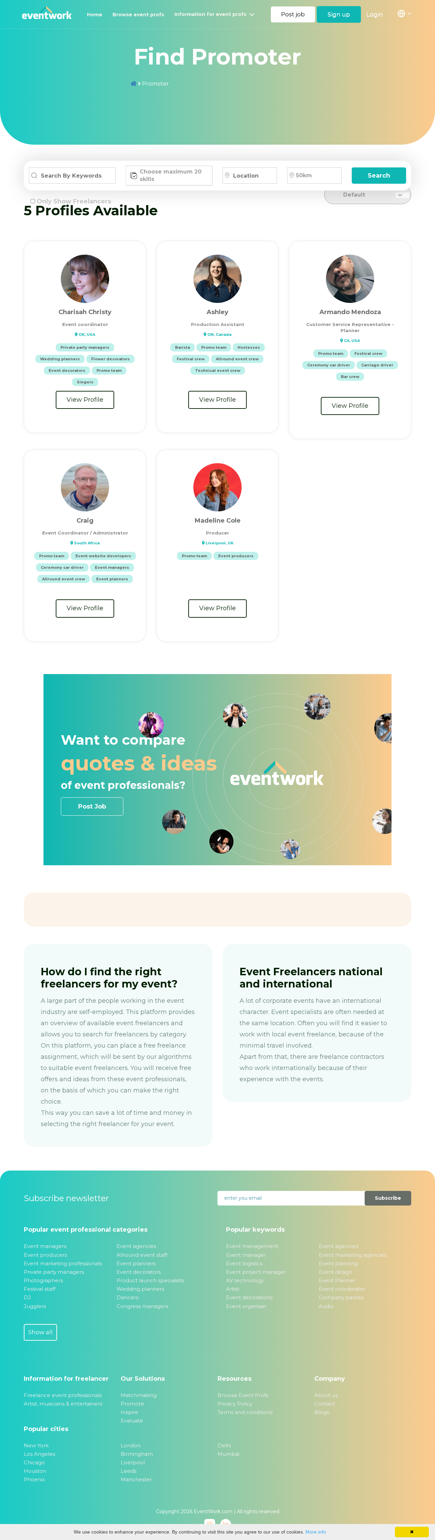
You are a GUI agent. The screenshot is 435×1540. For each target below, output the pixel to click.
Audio (326, 1306)
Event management (252, 1246)
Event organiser (246, 1306)
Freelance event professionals (63, 1395)
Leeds (128, 1471)
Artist (232, 1289)
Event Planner (337, 1280)
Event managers (45, 1246)
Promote (132, 1403)
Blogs (321, 1412)
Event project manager (256, 1272)
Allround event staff (142, 1255)
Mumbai (228, 1454)
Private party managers (54, 1272)
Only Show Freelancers (74, 201)
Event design (335, 1272)
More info (316, 1532)
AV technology (245, 1280)
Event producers (45, 1255)
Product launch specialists (150, 1280)
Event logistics (244, 1263)
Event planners (136, 1263)
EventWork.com (213, 1511)
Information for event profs (211, 14)
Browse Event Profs (243, 1395)
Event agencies (136, 1246)
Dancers (127, 1297)
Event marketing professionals (63, 1263)
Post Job (92, 806)
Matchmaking (139, 1395)
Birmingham (137, 1454)
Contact (324, 1403)
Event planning (338, 1263)
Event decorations (249, 1297)
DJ (27, 1297)
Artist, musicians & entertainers (63, 1403)
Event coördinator (342, 1289)
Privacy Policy (235, 1403)
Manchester (136, 1479)
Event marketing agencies (352, 1255)
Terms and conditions (245, 1412)
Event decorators (139, 1272)
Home (94, 15)
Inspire (129, 1412)
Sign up (339, 14)
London (131, 1445)
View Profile (85, 399)
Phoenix (34, 1479)
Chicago (34, 1462)
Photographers (43, 1280)
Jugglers (35, 1306)
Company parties (341, 1297)
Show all (40, 1332)
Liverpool (133, 1462)
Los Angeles (39, 1454)
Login (374, 14)
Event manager (246, 1255)
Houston (35, 1471)
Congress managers (142, 1306)
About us (326, 1395)
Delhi (224, 1445)
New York (36, 1445)
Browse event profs (138, 15)
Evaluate (132, 1420)
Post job (293, 14)
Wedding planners (140, 1289)
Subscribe (388, 1198)
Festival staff (39, 1289)
